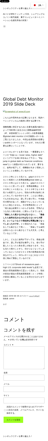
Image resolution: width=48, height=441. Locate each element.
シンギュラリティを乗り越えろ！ (17, 8)
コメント (8, 344)
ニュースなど (34, 296)
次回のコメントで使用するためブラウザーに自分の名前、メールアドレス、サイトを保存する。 (25, 409)
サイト (6, 395)
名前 (6, 372)
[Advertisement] (24, 63)
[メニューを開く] (4, 26)
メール (6, 384)
